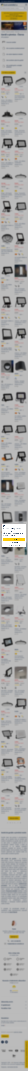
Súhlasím (14, 539)
